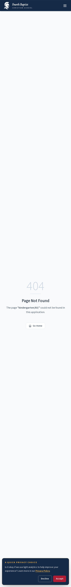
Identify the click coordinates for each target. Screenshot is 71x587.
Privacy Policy (43, 571)
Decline (45, 578)
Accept (59, 578)
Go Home (37, 326)
